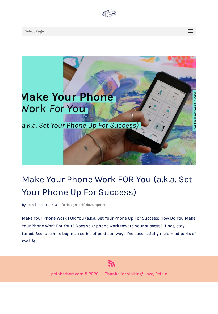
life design (68, 205)
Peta (30, 205)
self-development (93, 205)
